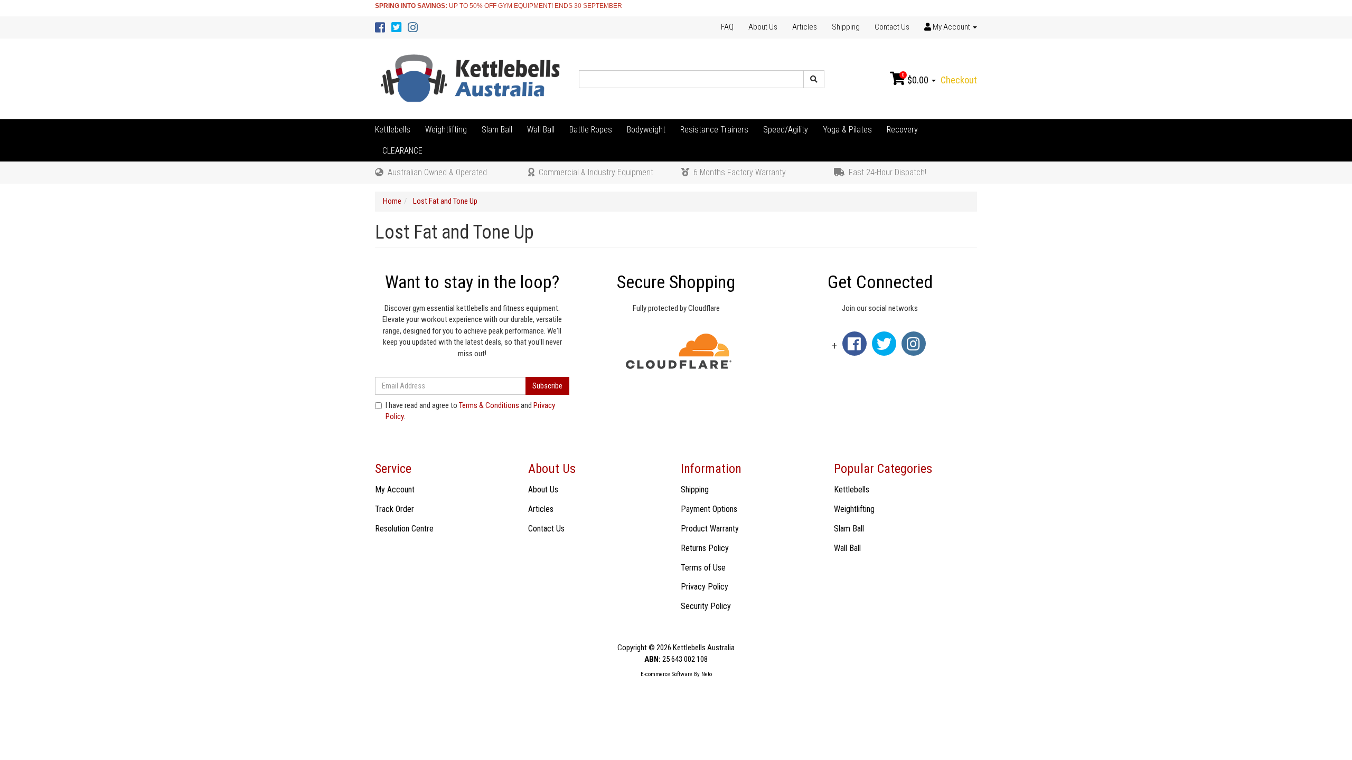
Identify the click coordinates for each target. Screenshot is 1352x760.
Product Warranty (710, 529)
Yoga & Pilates (847, 130)
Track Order (394, 509)
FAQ (727, 27)
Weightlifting (446, 130)
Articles (804, 27)
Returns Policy (705, 548)
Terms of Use (703, 568)
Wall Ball (541, 130)
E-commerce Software (666, 674)
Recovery (902, 130)
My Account (395, 489)
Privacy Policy (704, 587)
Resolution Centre (404, 529)
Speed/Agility (785, 130)
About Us (762, 27)
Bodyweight (646, 130)
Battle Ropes (590, 130)
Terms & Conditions (489, 405)
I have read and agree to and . (470, 411)
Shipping (846, 27)
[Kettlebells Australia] (472, 78)
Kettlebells (392, 130)
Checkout (959, 80)
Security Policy (706, 606)
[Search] (813, 79)
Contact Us (892, 27)
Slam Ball (497, 130)
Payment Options (709, 509)
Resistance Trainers (714, 130)
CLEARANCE (402, 151)
